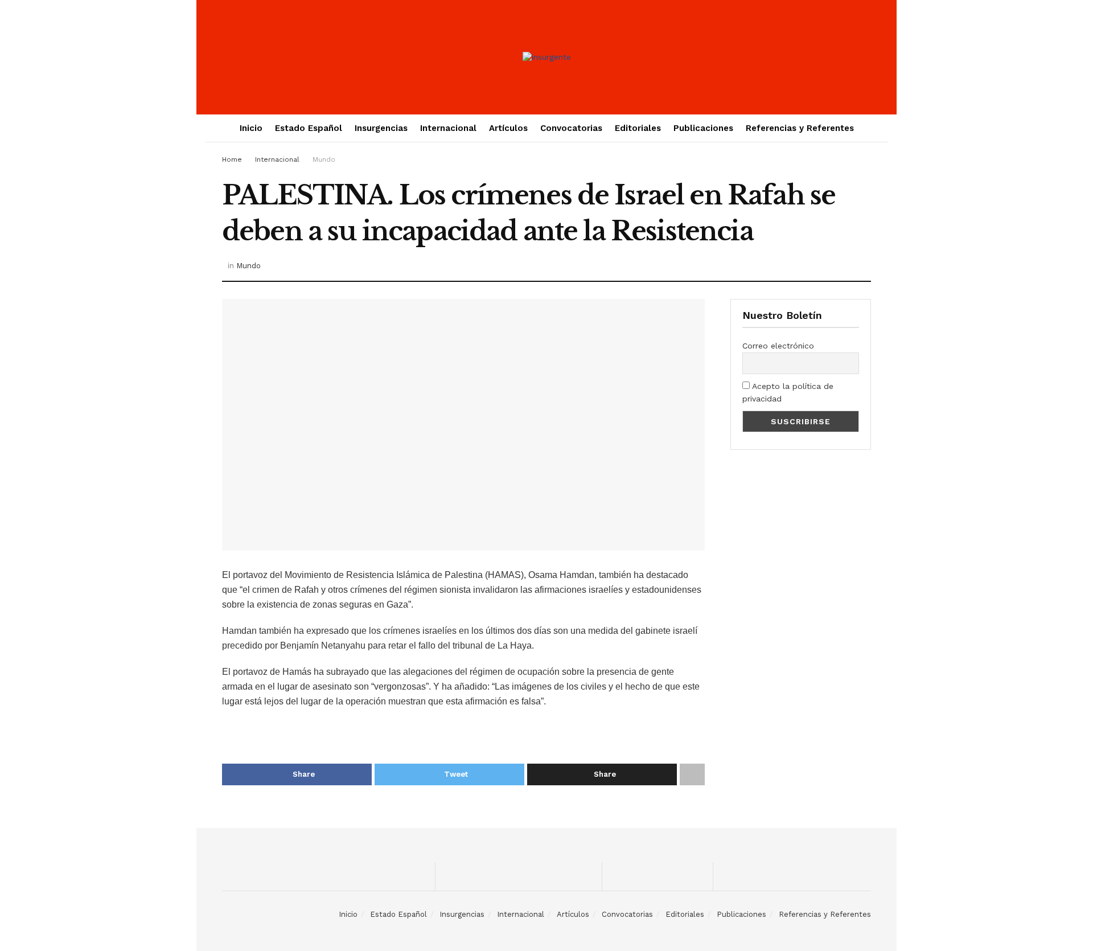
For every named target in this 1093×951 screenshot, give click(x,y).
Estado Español (308, 128)
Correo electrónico (778, 345)
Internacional (448, 128)
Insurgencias (381, 128)
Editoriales (638, 128)
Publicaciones (703, 128)
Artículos (508, 128)
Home (232, 159)
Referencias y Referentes (800, 128)
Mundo (324, 159)
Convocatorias (571, 128)
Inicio (251, 128)
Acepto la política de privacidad (787, 392)
